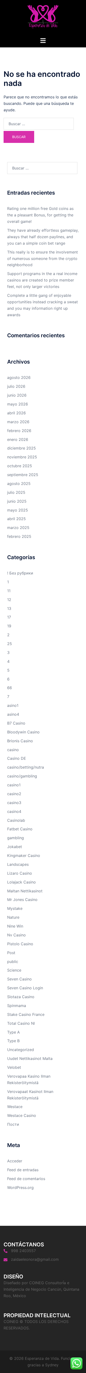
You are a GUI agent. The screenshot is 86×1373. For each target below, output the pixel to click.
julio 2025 (16, 492)
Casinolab (16, 820)
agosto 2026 (19, 377)
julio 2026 (16, 386)
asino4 (13, 714)
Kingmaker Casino (23, 855)
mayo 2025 (17, 510)
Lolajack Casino (21, 882)
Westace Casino (21, 1115)
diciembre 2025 (21, 448)
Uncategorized (20, 1049)
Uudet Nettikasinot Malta (30, 1058)
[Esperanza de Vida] (43, 18)
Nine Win (15, 926)
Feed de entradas (22, 1169)
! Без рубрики (20, 573)
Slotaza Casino (20, 996)
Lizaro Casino (19, 873)
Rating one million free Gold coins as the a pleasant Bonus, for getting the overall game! (40, 215)
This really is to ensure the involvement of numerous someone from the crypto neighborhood (42, 258)
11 (9, 590)
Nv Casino (16, 935)
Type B (13, 1040)
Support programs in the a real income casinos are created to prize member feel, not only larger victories (42, 280)
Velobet (14, 1067)
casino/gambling (22, 776)
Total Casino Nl (21, 1023)
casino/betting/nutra (25, 767)
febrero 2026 (19, 430)
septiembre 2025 (22, 474)
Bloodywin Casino (23, 732)
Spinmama (16, 1005)
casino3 (14, 802)
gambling (15, 837)
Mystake (14, 908)
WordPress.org (20, 1187)
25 (9, 643)
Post (11, 952)
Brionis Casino (20, 740)
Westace (14, 1106)
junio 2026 (17, 395)
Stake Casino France (25, 1014)
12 (9, 599)
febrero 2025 (19, 536)
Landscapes (18, 864)
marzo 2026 (18, 421)
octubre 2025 (19, 465)
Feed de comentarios (26, 1178)
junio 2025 (17, 501)
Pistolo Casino (20, 943)
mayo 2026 (17, 404)
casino (13, 749)
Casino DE (16, 758)
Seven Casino (19, 979)
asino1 (12, 705)
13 (9, 608)
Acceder (14, 1161)
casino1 (14, 784)
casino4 (14, 811)
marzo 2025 (18, 527)
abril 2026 (16, 413)
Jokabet (14, 846)
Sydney (52, 1364)
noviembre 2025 (22, 457)
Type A (13, 1032)
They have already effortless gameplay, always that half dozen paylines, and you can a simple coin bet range (43, 237)
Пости (13, 1124)
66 (9, 687)
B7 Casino (16, 723)
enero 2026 (17, 439)
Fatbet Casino (19, 829)
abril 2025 (16, 518)
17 (9, 617)
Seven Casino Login (25, 987)
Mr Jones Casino (22, 899)
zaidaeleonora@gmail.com (35, 1259)
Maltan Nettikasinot (25, 891)
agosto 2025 (19, 483)
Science (14, 970)
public (12, 961)
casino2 (14, 793)
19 (9, 626)
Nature (13, 917)
